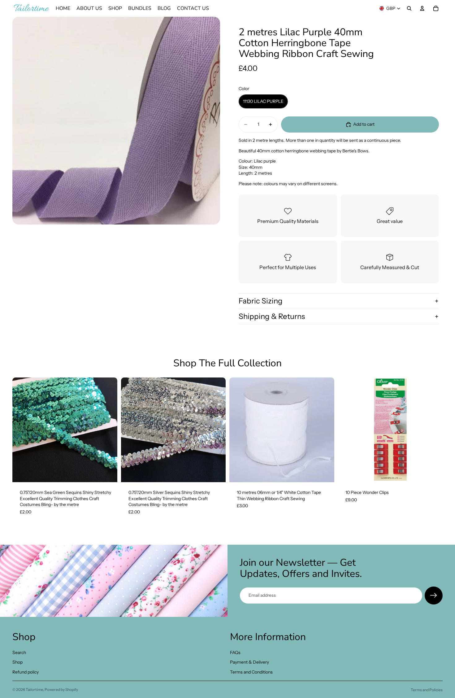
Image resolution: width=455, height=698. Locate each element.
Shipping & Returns (272, 316)
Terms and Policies (427, 689)
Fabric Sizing (261, 300)
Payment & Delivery (249, 662)
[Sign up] (434, 595)
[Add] (107, 472)
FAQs (235, 652)
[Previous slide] (21, 430)
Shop (17, 662)
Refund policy (25, 672)
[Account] (422, 8)
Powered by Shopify (61, 689)
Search (19, 652)
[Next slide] (108, 430)
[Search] (409, 8)
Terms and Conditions (251, 672)
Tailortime (34, 689)
